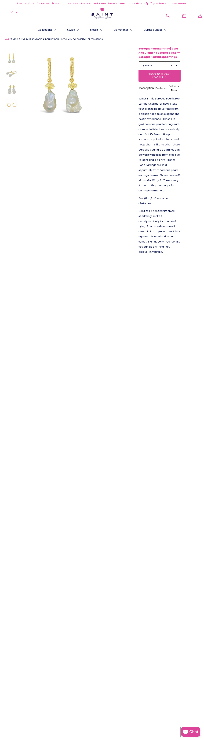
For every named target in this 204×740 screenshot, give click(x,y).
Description (146, 88)
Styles (71, 30)
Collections (45, 30)
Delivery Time (174, 88)
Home (6, 39)
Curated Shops (153, 30)
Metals (94, 30)
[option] (102, 3)
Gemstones (121, 30)
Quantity (147, 65)
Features (161, 88)
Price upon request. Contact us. (159, 75)
